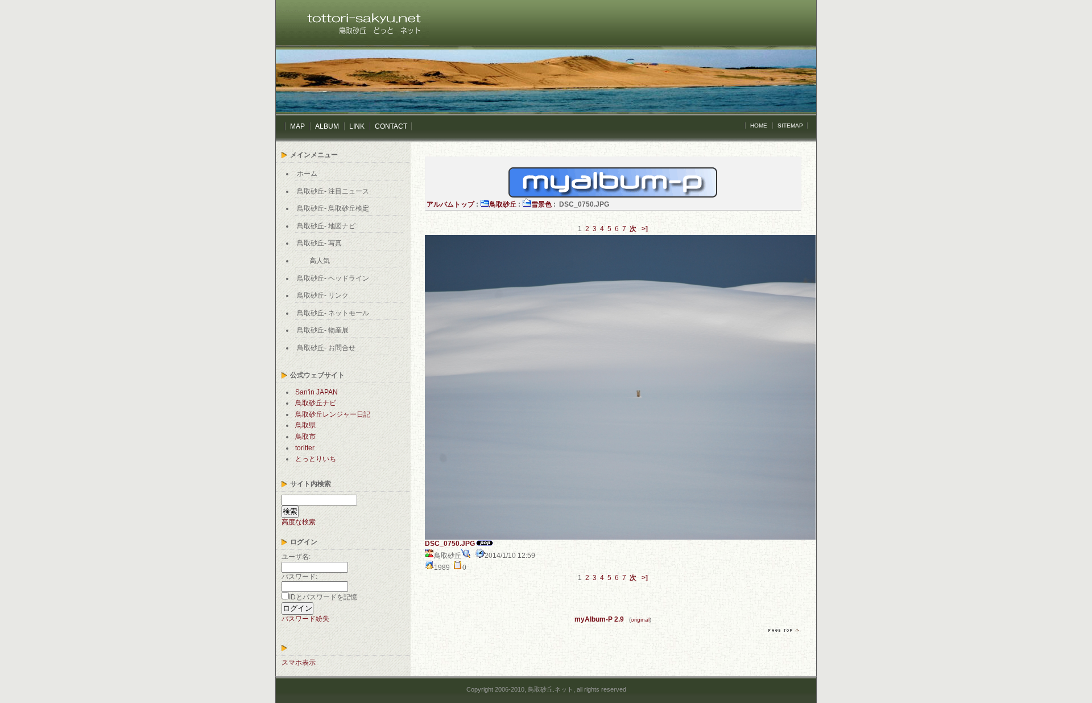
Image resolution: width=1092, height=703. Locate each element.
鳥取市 (305, 437)
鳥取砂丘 (502, 204)
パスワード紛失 (305, 619)
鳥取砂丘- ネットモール (333, 313)
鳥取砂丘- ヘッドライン (333, 278)
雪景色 (541, 204)
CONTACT (391, 126)
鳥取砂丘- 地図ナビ (326, 226)
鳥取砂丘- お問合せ (326, 348)
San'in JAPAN (316, 392)
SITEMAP (790, 125)
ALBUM (327, 126)
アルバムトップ (450, 204)
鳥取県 (305, 425)
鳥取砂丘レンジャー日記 (332, 414)
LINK (357, 126)
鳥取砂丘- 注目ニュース (333, 191)
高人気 (319, 261)
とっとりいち (315, 459)
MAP (297, 126)
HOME (758, 125)
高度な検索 (299, 522)
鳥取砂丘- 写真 (319, 243)
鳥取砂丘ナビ (315, 403)
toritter (305, 448)
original (640, 619)
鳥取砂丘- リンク (323, 295)
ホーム (307, 174)
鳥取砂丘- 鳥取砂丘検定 (333, 208)
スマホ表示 (299, 663)
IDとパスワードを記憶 (323, 597)
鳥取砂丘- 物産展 (323, 330)
